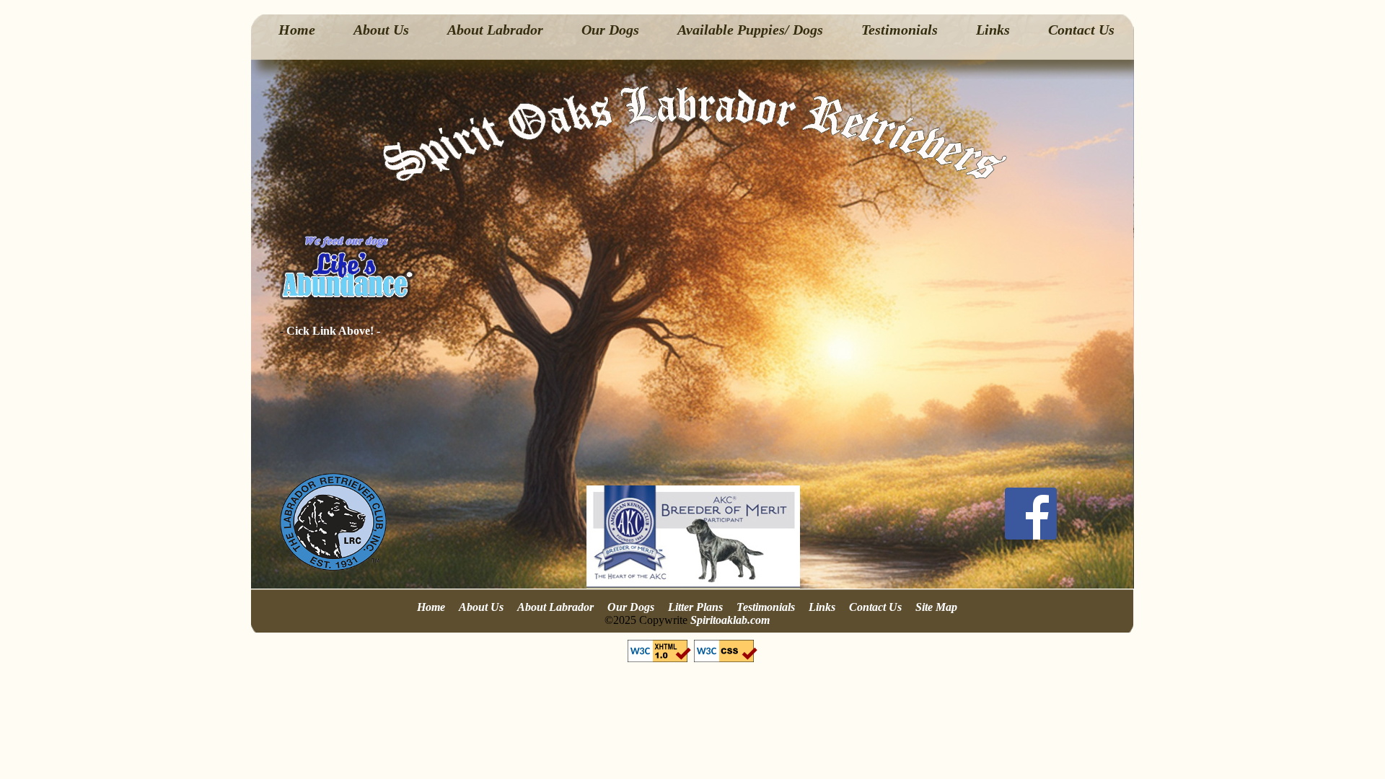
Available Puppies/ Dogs (750, 30)
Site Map (936, 607)
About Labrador (495, 30)
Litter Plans (695, 607)
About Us (381, 30)
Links (993, 30)
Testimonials (899, 30)
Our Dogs (610, 30)
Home (296, 30)
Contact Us (1081, 30)
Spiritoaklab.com (730, 620)
